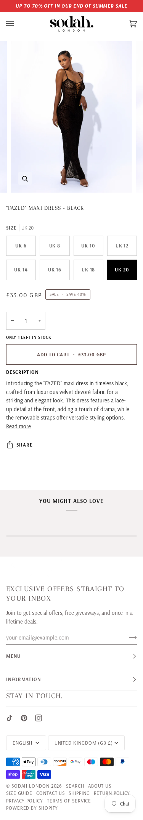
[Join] (127, 637)
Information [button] (23, 679)
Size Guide (19, 793)
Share (24, 445)
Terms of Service (69, 801)
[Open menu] (17, 24)
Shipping (79, 793)
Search (75, 786)
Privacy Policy (24, 801)
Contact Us (50, 793)
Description (22, 372)
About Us (99, 786)
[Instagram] (38, 718)
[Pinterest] (24, 718)
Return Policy (112, 793)
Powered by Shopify (32, 808)
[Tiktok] (9, 718)
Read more (18, 426)
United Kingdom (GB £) (84, 743)
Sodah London (30, 786)
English (23, 743)
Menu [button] (13, 656)
